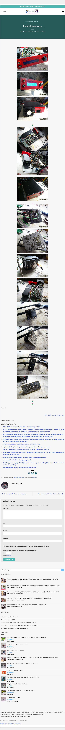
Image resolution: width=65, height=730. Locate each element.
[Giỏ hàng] (63, 11)
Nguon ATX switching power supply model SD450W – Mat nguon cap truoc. (26, 449)
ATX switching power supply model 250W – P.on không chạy (21, 444)
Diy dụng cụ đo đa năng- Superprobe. (15, 494)
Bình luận (5, 508)
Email (5, 530)
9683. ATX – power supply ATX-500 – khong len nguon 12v (21, 427)
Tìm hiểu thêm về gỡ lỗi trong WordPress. (10, 723)
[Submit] (62, 570)
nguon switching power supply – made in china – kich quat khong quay (24, 457)
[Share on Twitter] (32, 473)
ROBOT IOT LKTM (40, 31)
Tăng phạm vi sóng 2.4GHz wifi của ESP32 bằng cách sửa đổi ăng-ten (19, 625)
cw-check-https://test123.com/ (9, 617)
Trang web (5, 538)
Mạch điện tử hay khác (32, 21)
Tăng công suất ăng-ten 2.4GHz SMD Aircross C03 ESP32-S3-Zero (18, 622)
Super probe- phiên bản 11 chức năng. (49, 494)
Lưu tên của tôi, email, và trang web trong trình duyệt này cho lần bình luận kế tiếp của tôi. (27, 546)
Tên (4, 523)
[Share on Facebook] (29, 473)
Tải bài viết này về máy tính (55, 415)
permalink (34, 477)
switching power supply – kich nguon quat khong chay (19, 467)
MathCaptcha (9, 555)
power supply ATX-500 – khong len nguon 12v (17, 460)
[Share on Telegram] (35, 473)
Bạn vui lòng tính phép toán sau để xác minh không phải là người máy (19, 550)
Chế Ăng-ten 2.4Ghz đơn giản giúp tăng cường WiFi (14, 628)
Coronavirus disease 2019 (8, 619)
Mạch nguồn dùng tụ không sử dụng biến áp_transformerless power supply (26, 447)
